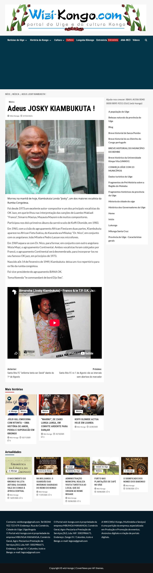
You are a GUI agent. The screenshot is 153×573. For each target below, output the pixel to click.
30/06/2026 (72, 501)
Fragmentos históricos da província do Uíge (126, 193)
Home (111, 213)
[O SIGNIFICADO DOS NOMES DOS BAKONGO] (134, 466)
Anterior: (30, 373)
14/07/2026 (14, 498)
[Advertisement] (76, 67)
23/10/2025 (60, 434)
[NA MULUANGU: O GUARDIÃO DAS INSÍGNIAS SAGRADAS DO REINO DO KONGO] (47, 466)
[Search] (146, 40)
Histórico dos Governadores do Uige (126, 207)
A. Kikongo (13, 411)
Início (111, 219)
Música (11, 102)
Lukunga (112, 225)
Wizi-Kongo (14, 116)
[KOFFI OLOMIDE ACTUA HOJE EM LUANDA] (88, 404)
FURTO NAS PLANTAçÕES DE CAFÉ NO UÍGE (105, 481)
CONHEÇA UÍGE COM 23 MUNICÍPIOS (121, 169)
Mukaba (99, 471)
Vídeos (136, 40)
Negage (70, 467)
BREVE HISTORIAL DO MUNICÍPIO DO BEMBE (126, 150)
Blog (110, 127)
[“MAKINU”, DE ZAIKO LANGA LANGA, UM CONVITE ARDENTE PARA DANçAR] (54, 404)
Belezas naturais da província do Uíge (124, 119)
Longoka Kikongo (85, 40)
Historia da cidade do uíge (121, 201)
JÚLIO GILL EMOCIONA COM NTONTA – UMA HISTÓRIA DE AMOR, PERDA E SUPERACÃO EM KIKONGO (20, 426)
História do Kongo (39, 40)
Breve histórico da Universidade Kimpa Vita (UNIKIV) (124, 159)
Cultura (63, 40)
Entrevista (107, 40)
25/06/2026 (130, 489)
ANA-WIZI (125, 40)
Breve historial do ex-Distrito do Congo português (124, 140)
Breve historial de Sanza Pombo (124, 133)
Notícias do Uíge (15, 40)
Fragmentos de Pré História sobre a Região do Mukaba (126, 184)
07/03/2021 (28, 116)
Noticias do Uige (73, 471)
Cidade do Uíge (102, 467)
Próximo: (80, 373)
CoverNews (82, 568)
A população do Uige (118, 111)
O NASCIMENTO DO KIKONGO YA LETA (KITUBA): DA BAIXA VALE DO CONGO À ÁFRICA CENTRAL (16, 484)
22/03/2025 (93, 427)
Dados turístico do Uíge (120, 176)
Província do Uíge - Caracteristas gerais (124, 239)
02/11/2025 (26, 438)
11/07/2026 (43, 495)
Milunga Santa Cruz (118, 231)
